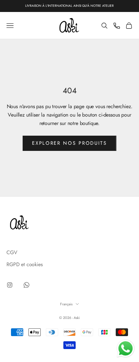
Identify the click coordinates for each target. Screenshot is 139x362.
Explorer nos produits (69, 143)
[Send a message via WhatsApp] (125, 348)
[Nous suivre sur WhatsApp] (26, 285)
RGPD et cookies (24, 264)
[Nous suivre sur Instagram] (9, 285)
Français (66, 304)
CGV (11, 252)
